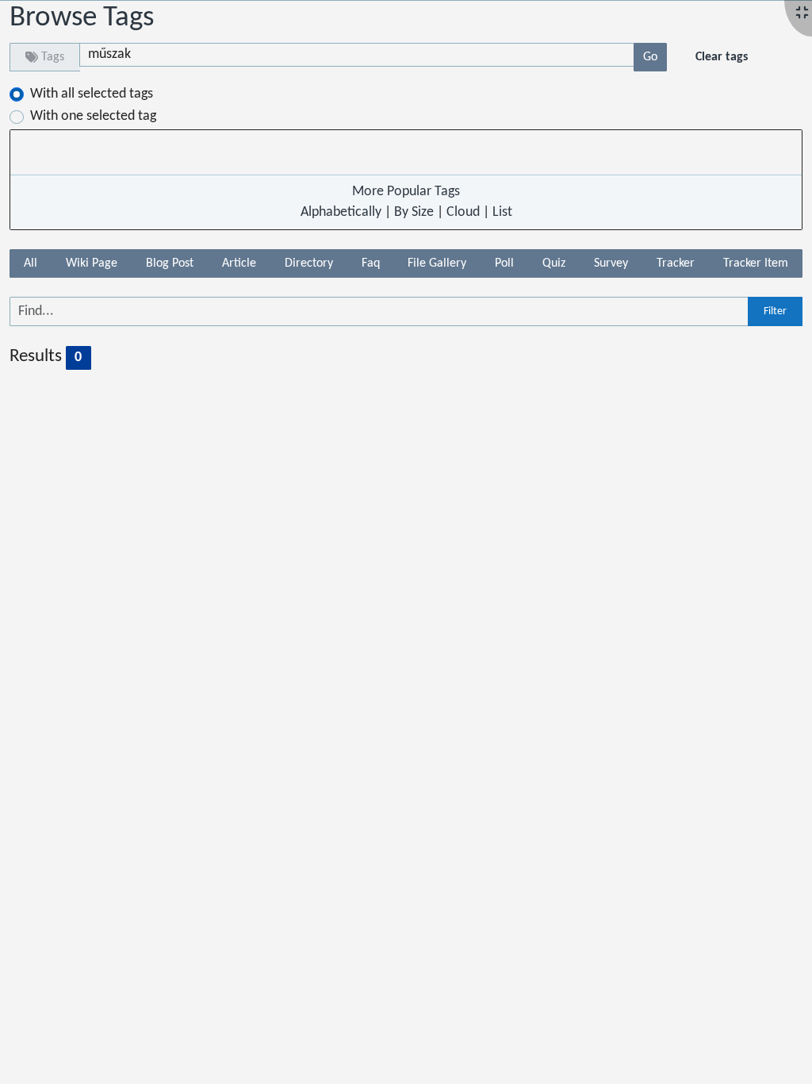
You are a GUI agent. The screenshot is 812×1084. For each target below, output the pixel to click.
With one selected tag (93, 116)
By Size (414, 212)
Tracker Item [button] (755, 263)
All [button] (30, 263)
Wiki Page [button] (91, 263)
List (502, 212)
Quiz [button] (553, 263)
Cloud (463, 212)
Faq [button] (371, 263)
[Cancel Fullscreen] (802, 14)
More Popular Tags (406, 191)
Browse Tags (82, 18)
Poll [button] (504, 263)
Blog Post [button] (169, 263)
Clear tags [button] (721, 57)
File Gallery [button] (437, 263)
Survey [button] (611, 263)
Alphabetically (341, 212)
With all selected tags (91, 94)
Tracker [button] (676, 263)
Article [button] (239, 263)
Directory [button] (309, 263)
